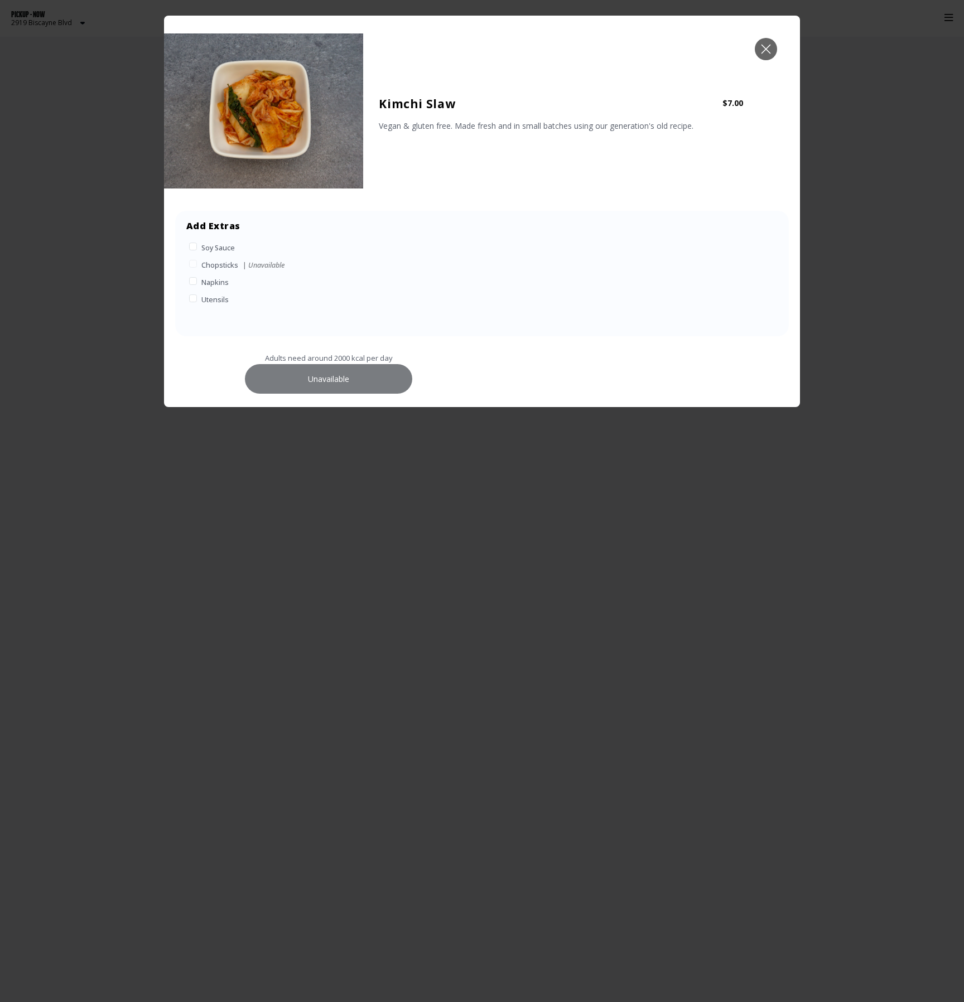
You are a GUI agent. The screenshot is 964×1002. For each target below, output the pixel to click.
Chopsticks (219, 265)
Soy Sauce (218, 248)
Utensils (215, 299)
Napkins (215, 282)
